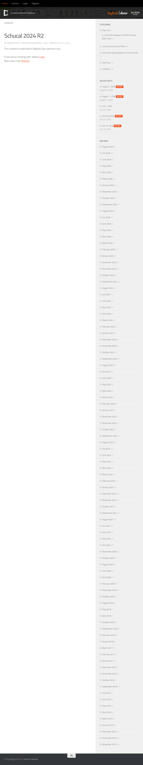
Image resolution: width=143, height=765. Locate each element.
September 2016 (109, 686)
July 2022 (106, 449)
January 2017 (108, 661)
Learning (106, 62)
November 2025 (109, 191)
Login (25, 3)
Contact (15, 3)
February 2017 (108, 654)
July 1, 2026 (107, 106)
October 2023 (108, 352)
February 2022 (108, 481)
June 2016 (106, 699)
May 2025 (106, 230)
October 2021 (108, 506)
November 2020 (109, 551)
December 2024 (109, 262)
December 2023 (109, 339)
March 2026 (107, 179)
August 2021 (107, 519)
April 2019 (106, 616)
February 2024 (108, 326)
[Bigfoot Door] (118, 13)
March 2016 (107, 718)
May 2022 (106, 461)
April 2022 (106, 468)
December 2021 (109, 494)
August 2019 (107, 603)
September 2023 (109, 359)
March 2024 (107, 320)
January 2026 (108, 185)
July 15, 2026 (111, 125)
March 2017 (107, 648)
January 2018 (108, 641)
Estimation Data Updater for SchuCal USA (120, 53)
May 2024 (106, 307)
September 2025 (109, 204)
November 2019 (109, 590)
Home (5, 3)
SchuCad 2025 (112, 116)
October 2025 (108, 198)
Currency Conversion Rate (113, 46)
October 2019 (108, 596)
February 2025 (108, 249)
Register (35, 3)
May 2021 (106, 539)
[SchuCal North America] (18, 13)
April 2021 (106, 545)
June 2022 (106, 455)
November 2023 (109, 346)
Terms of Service (30, 759)
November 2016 (109, 674)
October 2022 (108, 429)
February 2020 (108, 584)
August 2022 (107, 442)
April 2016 (106, 712)
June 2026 (106, 159)
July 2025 (106, 217)
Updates (8, 23)
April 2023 (106, 391)
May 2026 (106, 166)
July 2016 (106, 693)
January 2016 (108, 725)
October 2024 (108, 275)
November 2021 (109, 500)
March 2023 (107, 397)
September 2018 (109, 629)
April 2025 (106, 236)
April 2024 (106, 314)
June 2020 (106, 571)
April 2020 (106, 577)
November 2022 (109, 423)
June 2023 (106, 378)
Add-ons (106, 30)
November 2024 (109, 269)
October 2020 (108, 558)
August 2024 (107, 288)
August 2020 (107, 564)
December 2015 (109, 731)
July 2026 (106, 153)
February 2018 (108, 635)
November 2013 (109, 744)
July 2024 (106, 294)
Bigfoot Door (13, 43)
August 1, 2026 (112, 86)
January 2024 (108, 333)
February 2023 (108, 404)
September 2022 (109, 436)
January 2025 (108, 256)
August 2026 (107, 146)
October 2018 (108, 622)
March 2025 (107, 243)
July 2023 (106, 371)
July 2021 (106, 526)
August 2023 (107, 365)
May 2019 (106, 609)
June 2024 (106, 301)
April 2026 (106, 172)
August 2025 (107, 211)
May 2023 (106, 384)
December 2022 (109, 416)
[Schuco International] (136, 13)
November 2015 (109, 738)
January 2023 (108, 410)
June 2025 (106, 224)
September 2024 (109, 281)
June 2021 (106, 532)
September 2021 (109, 513)
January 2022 (108, 487)
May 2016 (106, 706)
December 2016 (109, 667)
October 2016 (108, 680)
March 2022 (107, 474)
